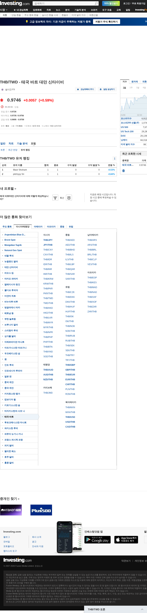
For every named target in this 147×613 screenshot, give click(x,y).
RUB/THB (70, 340)
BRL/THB (92, 254)
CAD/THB (70, 427)
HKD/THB (48, 313)
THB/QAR (70, 269)
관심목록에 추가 (87, 89)
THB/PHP (48, 337)
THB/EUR (70, 374)
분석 (67, 10)
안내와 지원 (37, 546)
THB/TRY (70, 355)
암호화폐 (37, 10)
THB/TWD (48, 298)
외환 (5, 15)
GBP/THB (70, 370)
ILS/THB (69, 259)
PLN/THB (70, 389)
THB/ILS (69, 254)
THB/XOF (92, 302)
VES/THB (92, 264)
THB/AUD (48, 370)
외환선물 (93, 15)
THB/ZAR (92, 307)
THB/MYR (48, 322)
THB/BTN (48, 347)
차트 (49, 10)
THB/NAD (92, 292)
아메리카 (38, 226)
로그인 (126, 3)
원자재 (134, 81)
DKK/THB (70, 302)
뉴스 (58, 10)
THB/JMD (48, 393)
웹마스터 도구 (10, 551)
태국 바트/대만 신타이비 (133, 165)
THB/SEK (70, 345)
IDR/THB (47, 264)
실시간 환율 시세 (50, 15)
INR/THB (47, 274)
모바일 (6, 541)
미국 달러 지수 (79, 15)
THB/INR (47, 269)
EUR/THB (70, 379)
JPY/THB (48, 245)
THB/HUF (70, 307)
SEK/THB (70, 350)
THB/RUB (70, 336)
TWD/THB (48, 303)
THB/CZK (70, 292)
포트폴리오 (8, 546)
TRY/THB (70, 360)
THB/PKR (48, 288)
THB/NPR (48, 332)
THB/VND (48, 351)
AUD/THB (48, 374)
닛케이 (124, 140)
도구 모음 (107, 10)
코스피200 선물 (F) (130, 122)
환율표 (65, 15)
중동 (62, 226)
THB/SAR (70, 274)
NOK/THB (70, 331)
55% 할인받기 (111, 3)
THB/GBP (70, 365)
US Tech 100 (127, 131)
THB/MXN (70, 407)
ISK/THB (69, 321)
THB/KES (92, 282)
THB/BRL (92, 250)
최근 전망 (12, 150)
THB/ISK (69, 316)
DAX (123, 136)
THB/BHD (70, 250)
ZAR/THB (92, 311)
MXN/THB (70, 412)
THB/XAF (91, 297)
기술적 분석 (80, 10)
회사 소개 (36, 537)
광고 (34, 541)
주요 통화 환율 (31, 15)
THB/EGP (92, 277)
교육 (119, 10)
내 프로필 (7, 188)
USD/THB (70, 422)
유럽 (71, 226)
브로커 (94, 10)
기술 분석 (22, 143)
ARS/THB (92, 245)
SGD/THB (48, 356)
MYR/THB (48, 327)
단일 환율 (16, 15)
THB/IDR (47, 259)
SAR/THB (70, 279)
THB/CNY (48, 250)
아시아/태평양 (22, 226)
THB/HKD (48, 308)
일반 (2, 143)
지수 (125, 81)
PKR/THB (48, 293)
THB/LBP (69, 264)
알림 (128, 10)
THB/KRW (48, 279)
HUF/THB (70, 311)
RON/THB (70, 394)
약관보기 (126, 560)
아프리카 (51, 226)
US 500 (124, 127)
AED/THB (70, 245)
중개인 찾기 (8, 498)
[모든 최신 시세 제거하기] (123, 170)
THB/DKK (70, 297)
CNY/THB (48, 254)
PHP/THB (48, 342)
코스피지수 (126, 118)
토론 (3, 150)
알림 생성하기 (109, 89)
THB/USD (70, 417)
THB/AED (70, 240)
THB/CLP (92, 259)
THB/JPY (48, 240)
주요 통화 (7, 226)
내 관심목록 (22, 10)
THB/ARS (92, 240)
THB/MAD (92, 287)
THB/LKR (48, 317)
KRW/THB (48, 284)
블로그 (6, 537)
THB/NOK (70, 326)
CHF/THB (70, 384)
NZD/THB (48, 379)
